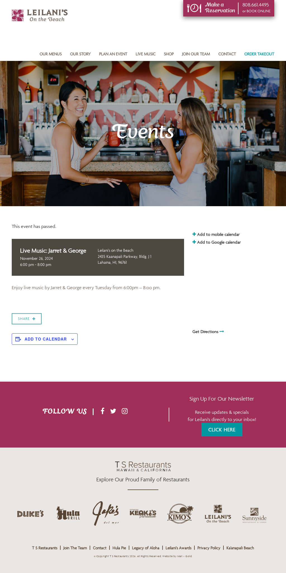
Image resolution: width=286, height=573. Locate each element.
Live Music (146, 53)
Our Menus (51, 53)
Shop (169, 53)
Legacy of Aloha (145, 547)
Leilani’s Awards (178, 547)
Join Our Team (196, 53)
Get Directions (206, 331)
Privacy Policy (208, 547)
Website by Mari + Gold (177, 556)
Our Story (80, 53)
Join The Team (75, 547)
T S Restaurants (44, 547)
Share (24, 318)
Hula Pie (119, 547)
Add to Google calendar (218, 242)
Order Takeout (259, 53)
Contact (227, 53)
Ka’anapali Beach (240, 547)
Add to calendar (46, 339)
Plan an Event (113, 53)
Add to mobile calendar (218, 234)
